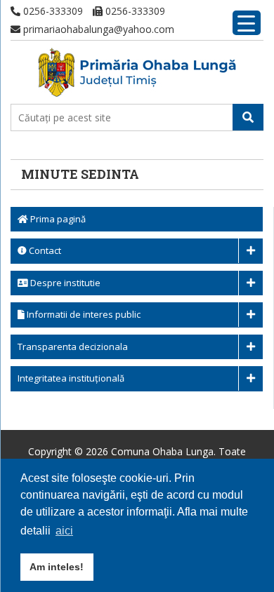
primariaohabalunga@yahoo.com (97, 29)
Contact (44, 250)
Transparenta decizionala (73, 346)
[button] (248, 117)
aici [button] (64, 531)
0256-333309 (51, 11)
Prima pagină (57, 219)
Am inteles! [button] (57, 566)
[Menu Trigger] (247, 23)
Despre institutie (64, 282)
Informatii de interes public (83, 314)
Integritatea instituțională (71, 378)
